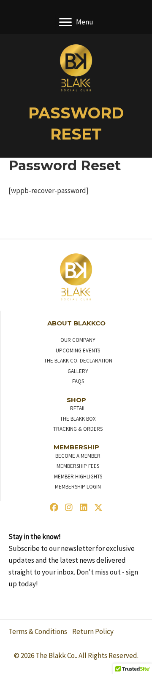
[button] (54, 507)
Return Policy (93, 631)
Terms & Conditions (37, 631)
